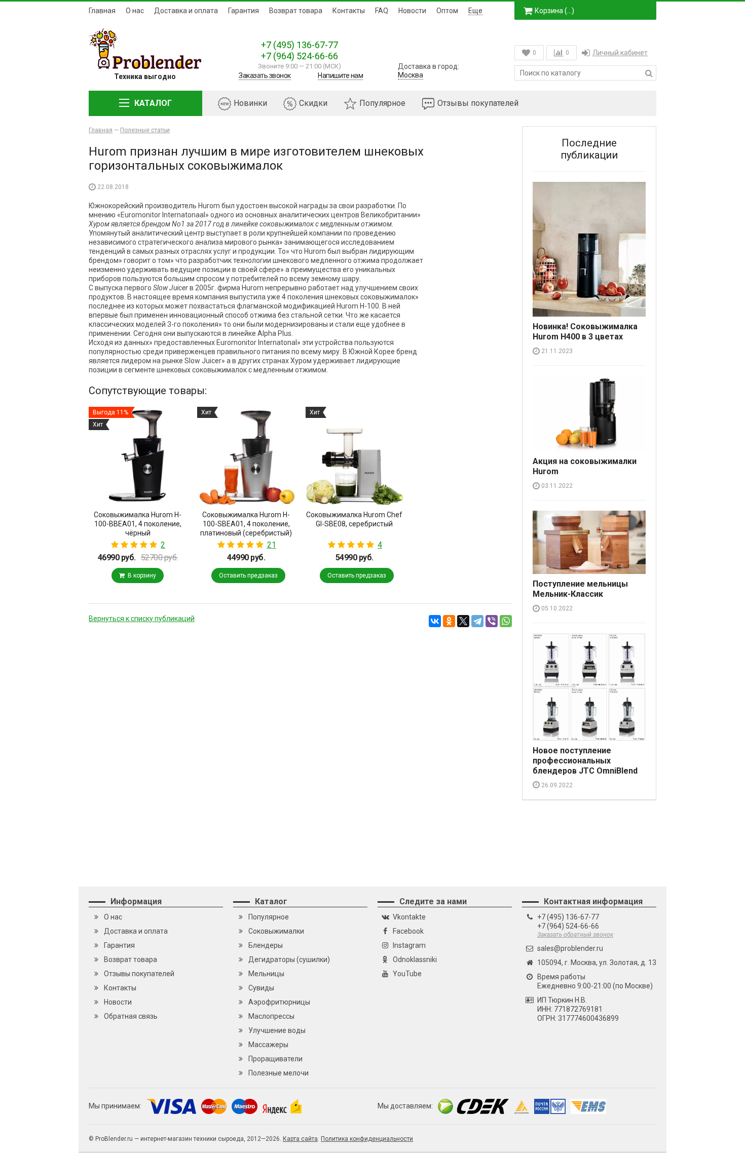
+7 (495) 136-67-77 (299, 45)
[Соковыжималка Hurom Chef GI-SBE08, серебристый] (355, 456)
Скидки (313, 103)
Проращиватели (275, 1059)
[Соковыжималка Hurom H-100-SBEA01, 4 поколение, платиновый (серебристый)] (246, 456)
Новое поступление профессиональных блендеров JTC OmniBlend (585, 761)
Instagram (409, 945)
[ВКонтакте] (435, 621)
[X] (463, 621)
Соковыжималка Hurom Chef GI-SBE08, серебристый (354, 519)
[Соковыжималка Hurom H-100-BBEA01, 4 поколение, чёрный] (138, 456)
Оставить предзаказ (248, 575)
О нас (135, 11)
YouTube (407, 974)
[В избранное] (177, 565)
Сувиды (261, 988)
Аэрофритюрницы (279, 1002)
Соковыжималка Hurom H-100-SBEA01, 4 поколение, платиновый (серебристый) (246, 524)
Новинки (250, 103)
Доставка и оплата (186, 11)
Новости (412, 11)
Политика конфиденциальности (367, 1138)
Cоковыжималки (276, 931)
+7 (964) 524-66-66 (299, 56)
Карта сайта (300, 1138)
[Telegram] (477, 621)
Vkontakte (409, 917)
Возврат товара (295, 11)
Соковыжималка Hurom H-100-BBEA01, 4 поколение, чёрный (137, 524)
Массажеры (268, 1045)
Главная (102, 11)
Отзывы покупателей (477, 103)
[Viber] (492, 621)
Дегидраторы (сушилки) (289, 959)
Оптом (447, 11)
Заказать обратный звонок (575, 934)
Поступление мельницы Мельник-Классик (580, 589)
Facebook (408, 931)
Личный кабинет (620, 53)
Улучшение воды (277, 1030)
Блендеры (265, 945)
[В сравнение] (97, 565)
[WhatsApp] (506, 621)
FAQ (381, 11)
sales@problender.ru (570, 948)
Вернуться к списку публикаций (142, 618)
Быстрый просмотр (137, 487)
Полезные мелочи (278, 1073)
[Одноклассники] (449, 621)
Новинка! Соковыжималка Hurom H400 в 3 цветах (585, 331)
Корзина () (554, 11)
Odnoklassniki (415, 959)
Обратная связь (131, 1016)
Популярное (382, 103)
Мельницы (266, 974)
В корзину (140, 575)
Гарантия (243, 11)
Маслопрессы (271, 1016)
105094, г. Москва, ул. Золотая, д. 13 (596, 962)
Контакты (348, 11)
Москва (410, 75)
